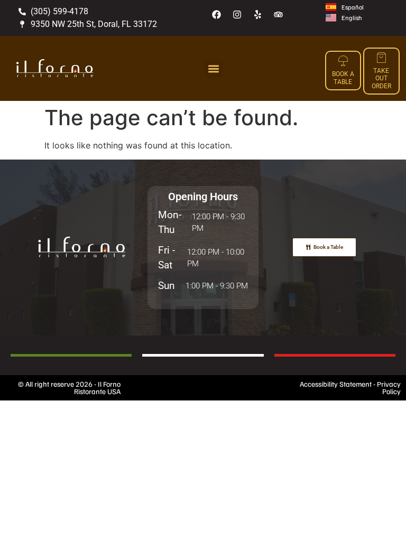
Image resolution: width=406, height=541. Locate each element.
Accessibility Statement (336, 383)
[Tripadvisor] (279, 14)
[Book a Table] (343, 60)
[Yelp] (258, 14)
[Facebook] (217, 14)
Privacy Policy (389, 387)
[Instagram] (237, 14)
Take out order (381, 78)
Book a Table (343, 77)
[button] (214, 68)
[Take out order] (381, 57)
